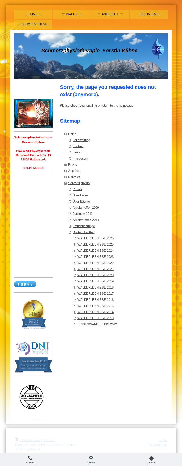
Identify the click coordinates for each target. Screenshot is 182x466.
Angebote (74, 171)
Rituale (77, 189)
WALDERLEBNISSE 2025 (95, 244)
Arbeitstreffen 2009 (86, 207)
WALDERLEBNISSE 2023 (95, 257)
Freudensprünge (84, 226)
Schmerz (74, 177)
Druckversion (30, 440)
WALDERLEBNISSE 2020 (95, 275)
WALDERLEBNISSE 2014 (95, 312)
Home (72, 134)
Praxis (72, 164)
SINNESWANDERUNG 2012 (97, 324)
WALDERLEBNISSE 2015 (95, 306)
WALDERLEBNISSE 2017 (95, 293)
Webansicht (158, 445)
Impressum (80, 158)
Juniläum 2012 (83, 214)
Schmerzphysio (79, 183)
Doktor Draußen (83, 232)
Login (163, 440)
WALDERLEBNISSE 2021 (95, 269)
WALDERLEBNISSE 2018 (95, 287)
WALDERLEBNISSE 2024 (95, 250)
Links (76, 152)
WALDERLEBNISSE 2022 (95, 263)
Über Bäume (81, 201)
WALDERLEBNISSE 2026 (95, 238)
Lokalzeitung (81, 140)
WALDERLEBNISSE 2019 (95, 281)
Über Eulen (80, 195)
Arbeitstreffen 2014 (86, 220)
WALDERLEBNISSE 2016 (95, 300)
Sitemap (49, 440)
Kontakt (78, 146)
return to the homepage (117, 105)
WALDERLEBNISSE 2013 (95, 318)
